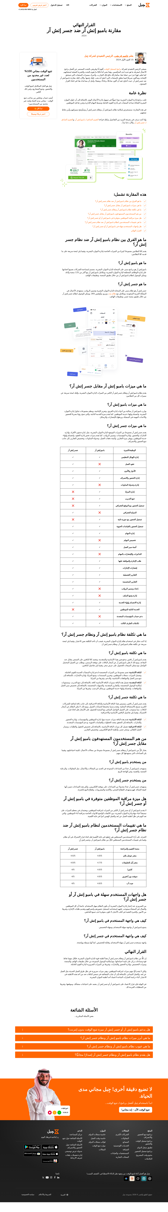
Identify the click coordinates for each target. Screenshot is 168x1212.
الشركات (93, 5)
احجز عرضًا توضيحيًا (38, 114)
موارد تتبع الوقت (99, 1145)
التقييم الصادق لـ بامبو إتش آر (87, 119)
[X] (43, 1178)
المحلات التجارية (122, 1157)
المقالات (102, 1149)
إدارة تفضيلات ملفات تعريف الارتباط (73, 1156)
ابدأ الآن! (23, 5)
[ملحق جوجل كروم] (50, 1160)
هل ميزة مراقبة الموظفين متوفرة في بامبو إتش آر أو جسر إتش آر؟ (114, 218)
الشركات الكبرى (122, 1134)
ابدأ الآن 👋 (38, 108)
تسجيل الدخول (56, 5)
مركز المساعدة (76, 1134)
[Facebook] (55, 1177)
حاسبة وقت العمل (98, 1138)
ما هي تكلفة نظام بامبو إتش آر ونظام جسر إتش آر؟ (120, 209)
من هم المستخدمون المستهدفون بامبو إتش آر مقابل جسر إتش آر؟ (114, 213)
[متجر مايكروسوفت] (32, 1153)
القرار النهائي (136, 230)
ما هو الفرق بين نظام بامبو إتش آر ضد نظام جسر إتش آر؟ (118, 201)
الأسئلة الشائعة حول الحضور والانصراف (74, 1146)
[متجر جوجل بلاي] (32, 1146)
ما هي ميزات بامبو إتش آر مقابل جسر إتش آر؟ (122, 205)
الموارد (104, 5)
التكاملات (148, 1158)
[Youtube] (47, 1177)
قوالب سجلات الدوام (97, 1142)
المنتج (129, 5)
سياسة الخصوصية (28, 1194)
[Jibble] (141, 5)
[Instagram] (51, 1177)
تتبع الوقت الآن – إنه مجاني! (136, 1109)
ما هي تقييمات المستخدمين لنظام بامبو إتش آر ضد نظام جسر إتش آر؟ (113, 222)
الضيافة (126, 1149)
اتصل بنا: (27, 9)
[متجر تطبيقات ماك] (50, 1153)
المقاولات (125, 1138)
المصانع (126, 1142)
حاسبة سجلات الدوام (97, 1134)
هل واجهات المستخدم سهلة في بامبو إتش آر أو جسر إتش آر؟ (116, 226)
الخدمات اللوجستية (121, 1145)
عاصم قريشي (121, 56)
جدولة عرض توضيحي (73, 1151)
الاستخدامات (117, 5)
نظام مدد (112, 293)
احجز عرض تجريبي (39, 5)
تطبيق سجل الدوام (144, 1147)
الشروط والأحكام (45, 1194)
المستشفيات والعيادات (120, 1153)
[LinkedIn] (58, 1177)
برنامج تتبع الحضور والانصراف (144, 1136)
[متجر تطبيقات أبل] (50, 1146)
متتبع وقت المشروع (144, 1155)
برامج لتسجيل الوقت (112, 69)
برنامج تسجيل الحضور (143, 1151)
